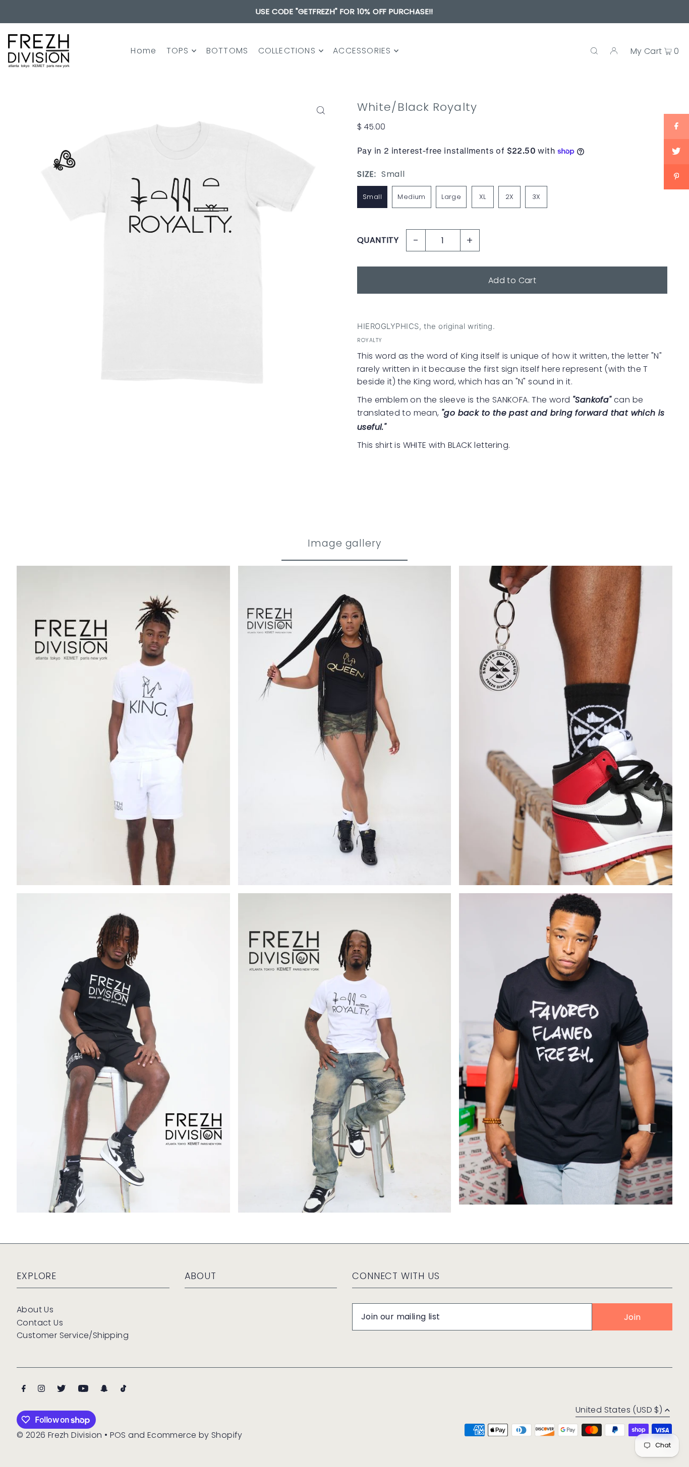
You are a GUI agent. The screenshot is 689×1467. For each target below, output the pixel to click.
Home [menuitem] (143, 50)
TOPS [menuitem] (177, 50)
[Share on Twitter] (676, 151)
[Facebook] (24, 1389)
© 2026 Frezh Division (59, 1435)
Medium (411, 197)
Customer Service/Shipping (73, 1335)
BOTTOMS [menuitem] (227, 50)
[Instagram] (41, 1389)
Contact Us (40, 1322)
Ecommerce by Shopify (195, 1435)
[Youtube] (83, 1389)
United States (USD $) (619, 1411)
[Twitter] (61, 1389)
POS (118, 1435)
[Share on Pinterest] (676, 176)
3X (536, 197)
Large (451, 197)
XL (482, 197)
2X (509, 197)
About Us (35, 1309)
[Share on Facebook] (676, 126)
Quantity (377, 240)
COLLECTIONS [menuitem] (287, 50)
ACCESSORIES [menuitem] (362, 50)
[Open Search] (594, 51)
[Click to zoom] (320, 110)
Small (372, 197)
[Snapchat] (104, 1389)
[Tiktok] (123, 1389)
